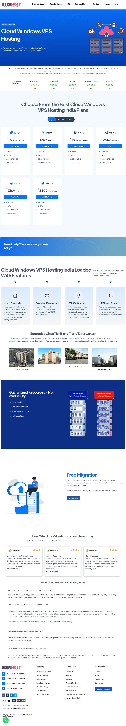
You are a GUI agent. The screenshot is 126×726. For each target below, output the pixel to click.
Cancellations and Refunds (75, 694)
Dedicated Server (81, 4)
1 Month (69, 119)
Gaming (96, 4)
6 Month (61, 119)
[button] (6, 720)
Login (117, 4)
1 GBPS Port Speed (76, 303)
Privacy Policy (71, 690)
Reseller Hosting (56, 4)
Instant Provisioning (13, 303)
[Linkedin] (11, 695)
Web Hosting (41, 679)
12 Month (52, 119)
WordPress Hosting (43, 683)
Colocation (99, 683)
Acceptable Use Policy (74, 698)
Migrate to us (99, 679)
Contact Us (70, 672)
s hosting (58, 622)
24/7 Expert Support (108, 303)
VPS (68, 4)
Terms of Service (71, 683)
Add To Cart (15, 146)
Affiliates (69, 679)
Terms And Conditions (73, 687)
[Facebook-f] (3, 695)
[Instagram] (7, 695)
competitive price (19, 708)
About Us (69, 675)
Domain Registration (44, 672)
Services (106, 4)
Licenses (98, 672)
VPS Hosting (41, 690)
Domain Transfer (42, 675)
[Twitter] (15, 695)
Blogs (97, 675)
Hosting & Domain (38, 4)
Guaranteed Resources (46, 303)
